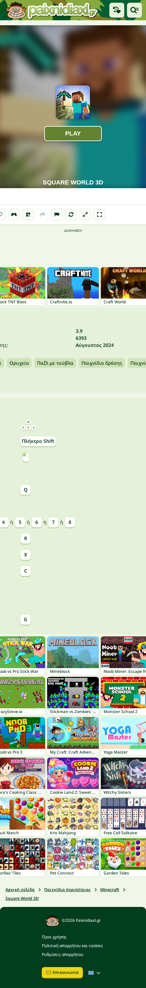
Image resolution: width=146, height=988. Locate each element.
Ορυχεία (19, 363)
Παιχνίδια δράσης (101, 363)
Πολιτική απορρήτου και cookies (72, 945)
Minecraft (109, 889)
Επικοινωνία (66, 972)
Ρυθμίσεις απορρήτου (62, 954)
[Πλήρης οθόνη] (99, 214)
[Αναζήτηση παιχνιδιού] (134, 10)
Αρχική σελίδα (20, 889)
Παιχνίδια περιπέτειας (67, 889)
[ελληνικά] (95, 973)
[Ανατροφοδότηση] (56, 214)
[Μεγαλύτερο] (85, 214)
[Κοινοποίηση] (42, 214)
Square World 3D (22, 898)
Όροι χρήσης (54, 937)
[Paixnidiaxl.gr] (52, 10)
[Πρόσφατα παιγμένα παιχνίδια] (116, 10)
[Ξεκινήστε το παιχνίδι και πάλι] (71, 214)
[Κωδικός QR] (28, 214)
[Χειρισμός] (14, 214)
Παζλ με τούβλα (55, 363)
